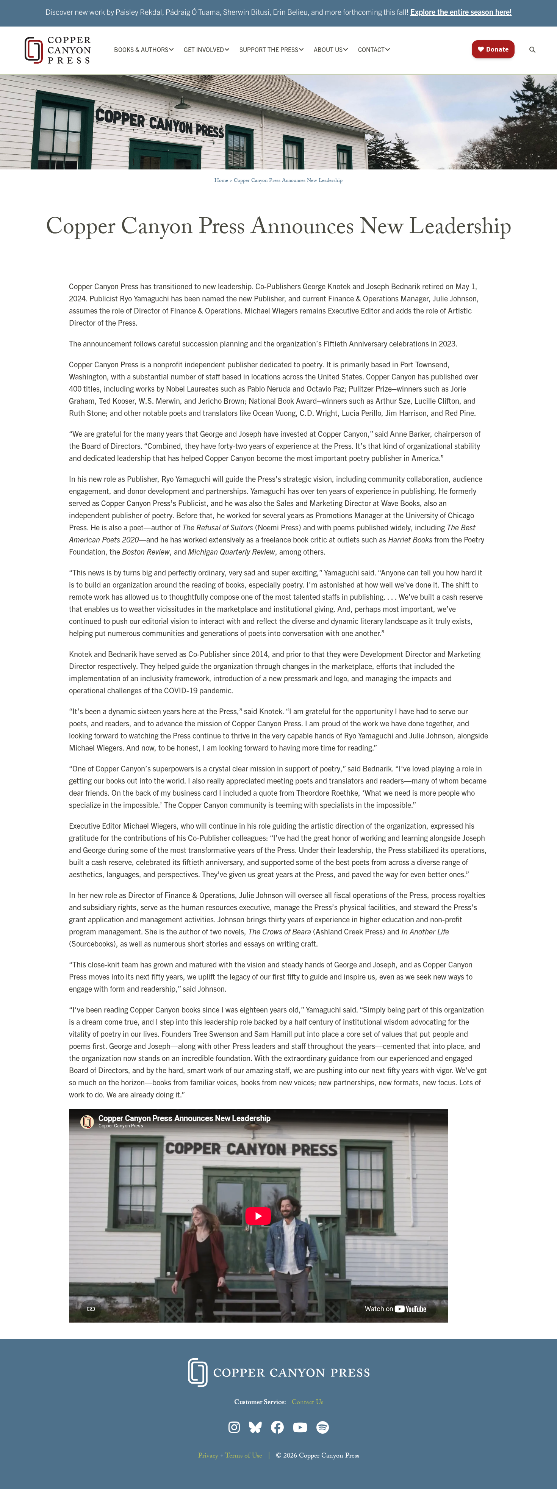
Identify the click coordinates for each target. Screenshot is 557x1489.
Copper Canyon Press (58, 50)
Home (221, 181)
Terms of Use (243, 1456)
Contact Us (307, 1403)
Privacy (208, 1456)
